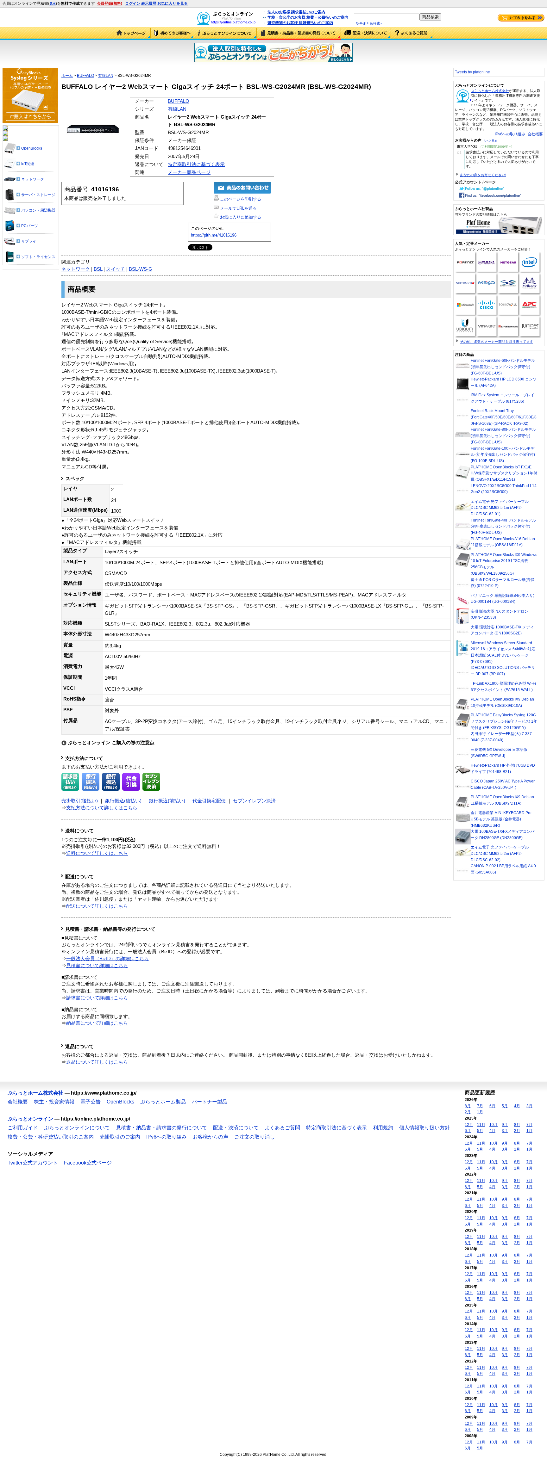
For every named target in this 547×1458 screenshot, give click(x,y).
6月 (492, 1106)
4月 (517, 1106)
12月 (469, 1124)
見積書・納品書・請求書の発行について (299, 33)
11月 (481, 1124)
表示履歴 (148, 3)
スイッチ (115, 269)
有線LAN (105, 75)
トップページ (132, 33)
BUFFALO (85, 75)
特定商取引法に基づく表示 (196, 164)
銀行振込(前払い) (167, 800)
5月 (505, 1106)
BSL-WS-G (140, 269)
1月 (480, 1112)
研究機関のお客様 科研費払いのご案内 (300, 23)
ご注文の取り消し (254, 1137)
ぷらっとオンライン (30, 1118)
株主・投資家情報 (54, 1101)
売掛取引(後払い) (79, 800)
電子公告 (90, 1101)
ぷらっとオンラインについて (225, 33)
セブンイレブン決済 (254, 800)
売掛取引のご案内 (120, 1137)
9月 (505, 1124)
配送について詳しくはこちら (97, 906)
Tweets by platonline (472, 72)
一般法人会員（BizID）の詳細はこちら (107, 958)
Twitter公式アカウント (33, 1162)
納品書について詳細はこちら (97, 1023)
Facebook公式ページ (88, 1162)
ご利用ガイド (172, 33)
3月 (529, 1106)
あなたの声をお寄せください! (483, 175)
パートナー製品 (209, 1101)
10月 (493, 1124)
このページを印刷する (240, 199)
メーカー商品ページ (189, 172)
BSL (98, 269)
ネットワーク (75, 269)
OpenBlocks (120, 1101)
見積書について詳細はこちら (97, 965)
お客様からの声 (210, 1137)
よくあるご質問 (412, 33)
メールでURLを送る (238, 208)
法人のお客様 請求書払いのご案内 (296, 12)
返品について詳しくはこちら (97, 1062)
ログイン (132, 3)
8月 (468, 1106)
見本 (52, 3)
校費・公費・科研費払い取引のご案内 (51, 1137)
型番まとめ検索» (369, 23)
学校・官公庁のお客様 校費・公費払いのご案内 (307, 17)
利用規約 (383, 1127)
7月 (480, 1106)
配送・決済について (366, 33)
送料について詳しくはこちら (97, 853)
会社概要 (535, 134)
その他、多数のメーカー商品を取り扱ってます (496, 341)
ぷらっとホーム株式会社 (490, 91)
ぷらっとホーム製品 (163, 1101)
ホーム (67, 75)
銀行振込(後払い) (123, 800)
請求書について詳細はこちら (97, 997)
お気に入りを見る (172, 3)
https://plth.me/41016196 (213, 235)
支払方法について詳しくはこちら (101, 807)
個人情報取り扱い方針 (424, 1127)
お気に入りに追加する (240, 217)
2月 (468, 1112)
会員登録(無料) (109, 3)
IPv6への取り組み (510, 134)
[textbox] (387, 17)
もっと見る (490, 140)
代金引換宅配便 (209, 800)
